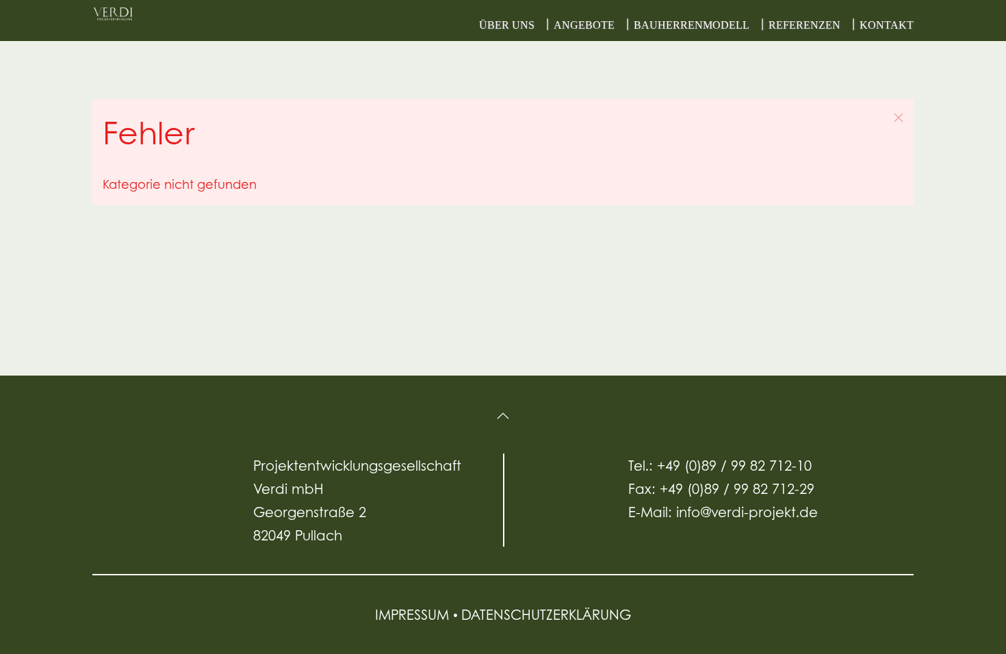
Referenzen (804, 25)
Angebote (584, 25)
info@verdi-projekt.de (747, 511)
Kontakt (887, 25)
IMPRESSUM (414, 614)
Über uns (506, 25)
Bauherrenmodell (691, 25)
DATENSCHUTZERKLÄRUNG (546, 614)
